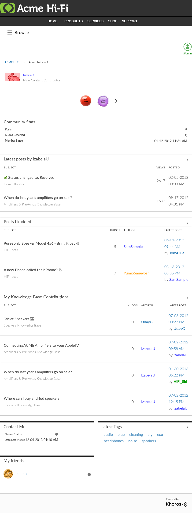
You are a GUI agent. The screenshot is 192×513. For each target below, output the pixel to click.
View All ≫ (96, 160)
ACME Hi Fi (12, 62)
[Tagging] (85, 101)
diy (150, 435)
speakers (149, 441)
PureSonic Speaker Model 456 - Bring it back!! (41, 243)
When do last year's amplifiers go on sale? (38, 198)
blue (121, 435)
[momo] (17, 477)
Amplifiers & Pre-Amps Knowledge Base (32, 204)
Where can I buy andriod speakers (31, 398)
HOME (52, 21)
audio (108, 435)
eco (160, 435)
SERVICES (95, 21)
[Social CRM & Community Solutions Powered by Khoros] (176, 503)
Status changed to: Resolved (31, 177)
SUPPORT (130, 21)
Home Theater (14, 184)
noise (132, 441)
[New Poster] (103, 101)
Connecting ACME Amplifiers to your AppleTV (41, 345)
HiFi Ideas (11, 250)
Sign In (187, 53)
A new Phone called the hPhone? (31, 270)
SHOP (112, 21)
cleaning (136, 435)
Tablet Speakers (17, 319)
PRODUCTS (73, 21)
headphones (114, 441)
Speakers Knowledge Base (22, 325)
